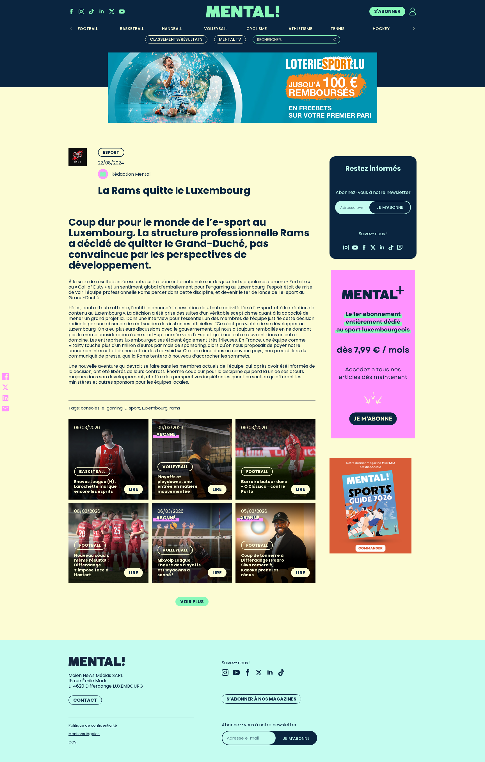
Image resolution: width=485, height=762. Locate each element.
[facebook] (71, 11)
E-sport (132, 408)
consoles (90, 408)
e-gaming (112, 408)
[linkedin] (101, 11)
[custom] (91, 11)
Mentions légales (84, 733)
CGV (72, 742)
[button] (413, 28)
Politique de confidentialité (92, 725)
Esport (111, 152)
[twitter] (112, 11)
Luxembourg (155, 408)
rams (175, 408)
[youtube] (122, 11)
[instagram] (81, 11)
